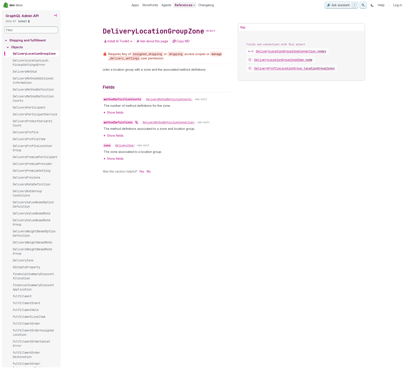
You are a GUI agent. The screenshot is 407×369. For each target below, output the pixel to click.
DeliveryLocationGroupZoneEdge (283, 60)
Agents (166, 5)
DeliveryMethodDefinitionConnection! (169, 122)
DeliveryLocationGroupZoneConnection (291, 51)
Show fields (115, 112)
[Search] (363, 5)
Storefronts (150, 5)
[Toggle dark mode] (372, 5)
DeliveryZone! (125, 145)
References (183, 5)
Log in (397, 5)
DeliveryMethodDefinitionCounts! (169, 99)
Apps (135, 5)
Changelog (206, 5)
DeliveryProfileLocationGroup (294, 68)
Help (381, 5)
